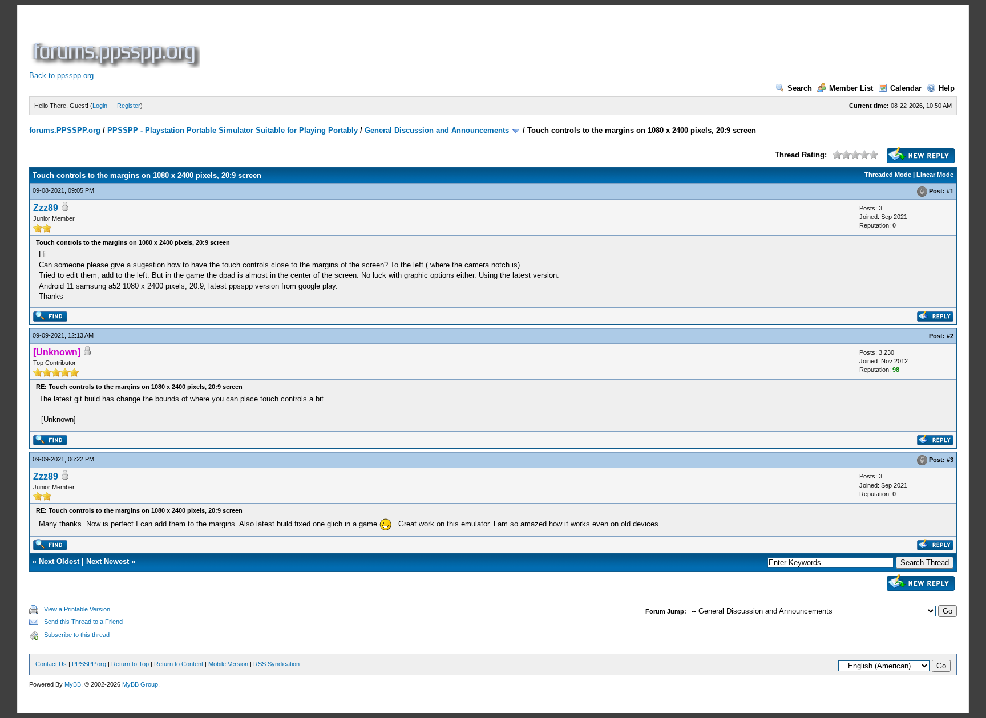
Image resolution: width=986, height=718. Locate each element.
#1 (950, 191)
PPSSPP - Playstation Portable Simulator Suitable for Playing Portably (232, 130)
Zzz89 (45, 208)
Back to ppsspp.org (61, 75)
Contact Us (51, 663)
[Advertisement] (410, 42)
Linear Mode (934, 174)
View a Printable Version (77, 609)
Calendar (906, 88)
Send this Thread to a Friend (83, 621)
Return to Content (178, 663)
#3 (950, 459)
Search (799, 88)
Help (947, 88)
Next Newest (107, 561)
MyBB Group (140, 684)
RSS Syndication (276, 663)
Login (99, 105)
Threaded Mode (887, 174)
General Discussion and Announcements (437, 130)
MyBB (72, 684)
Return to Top (130, 663)
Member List (851, 88)
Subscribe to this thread (77, 634)
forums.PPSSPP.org (64, 130)
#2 (950, 335)
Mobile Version (228, 663)
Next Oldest (59, 561)
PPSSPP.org (89, 663)
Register (128, 105)
